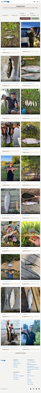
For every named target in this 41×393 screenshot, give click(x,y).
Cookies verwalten (30, 384)
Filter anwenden (35, 18)
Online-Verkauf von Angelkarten (18, 375)
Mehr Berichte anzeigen (20, 353)
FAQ (28, 377)
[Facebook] (31, 389)
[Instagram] (33, 389)
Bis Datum (32, 13)
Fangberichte (15, 365)
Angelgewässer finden (17, 363)
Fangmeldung (15, 377)
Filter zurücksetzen (25, 18)
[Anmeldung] (39, 2)
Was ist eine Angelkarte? (31, 361)
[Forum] (39, 389)
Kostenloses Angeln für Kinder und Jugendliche (33, 370)
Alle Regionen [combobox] (5, 15)
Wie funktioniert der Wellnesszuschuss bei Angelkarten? (33, 367)
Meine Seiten (15, 367)
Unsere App (29, 379)
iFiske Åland (29, 380)
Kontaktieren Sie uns (30, 375)
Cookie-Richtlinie (30, 382)
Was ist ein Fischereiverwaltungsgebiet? (32, 364)
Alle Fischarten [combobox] (14, 15)
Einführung (15, 374)
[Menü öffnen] (2, 2)
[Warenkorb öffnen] (37, 1)
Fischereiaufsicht (16, 379)
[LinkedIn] (36, 389)
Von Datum (22, 13)
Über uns (28, 374)
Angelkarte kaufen (16, 361)
